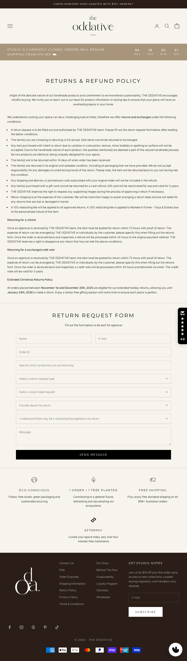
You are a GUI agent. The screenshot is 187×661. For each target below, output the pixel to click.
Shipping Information (72, 583)
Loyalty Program (106, 583)
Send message (94, 454)
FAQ (62, 570)
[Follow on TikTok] (57, 627)
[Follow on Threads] (33, 627)
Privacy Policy (68, 597)
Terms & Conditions (71, 604)
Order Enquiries (69, 576)
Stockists (102, 590)
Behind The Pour (107, 570)
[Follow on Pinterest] (45, 627)
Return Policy (67, 590)
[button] (182, 326)
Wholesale (103, 597)
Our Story (102, 563)
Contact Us (66, 563)
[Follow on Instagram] (21, 627)
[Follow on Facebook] (9, 627)
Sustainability (105, 576)
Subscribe (145, 612)
